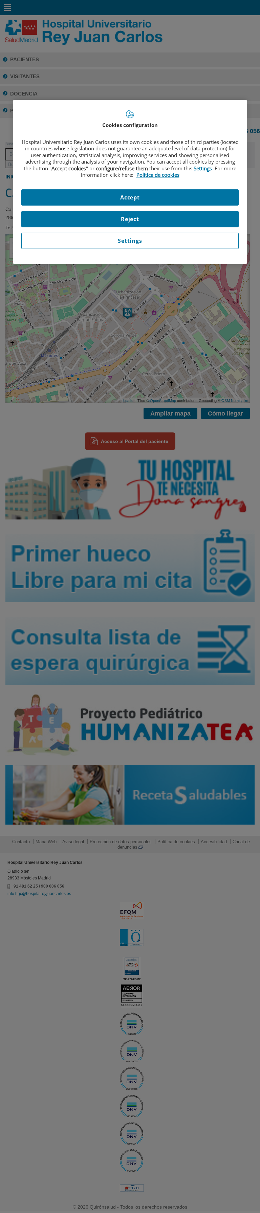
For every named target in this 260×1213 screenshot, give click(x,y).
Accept (130, 197)
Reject (130, 219)
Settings (130, 240)
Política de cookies (157, 174)
